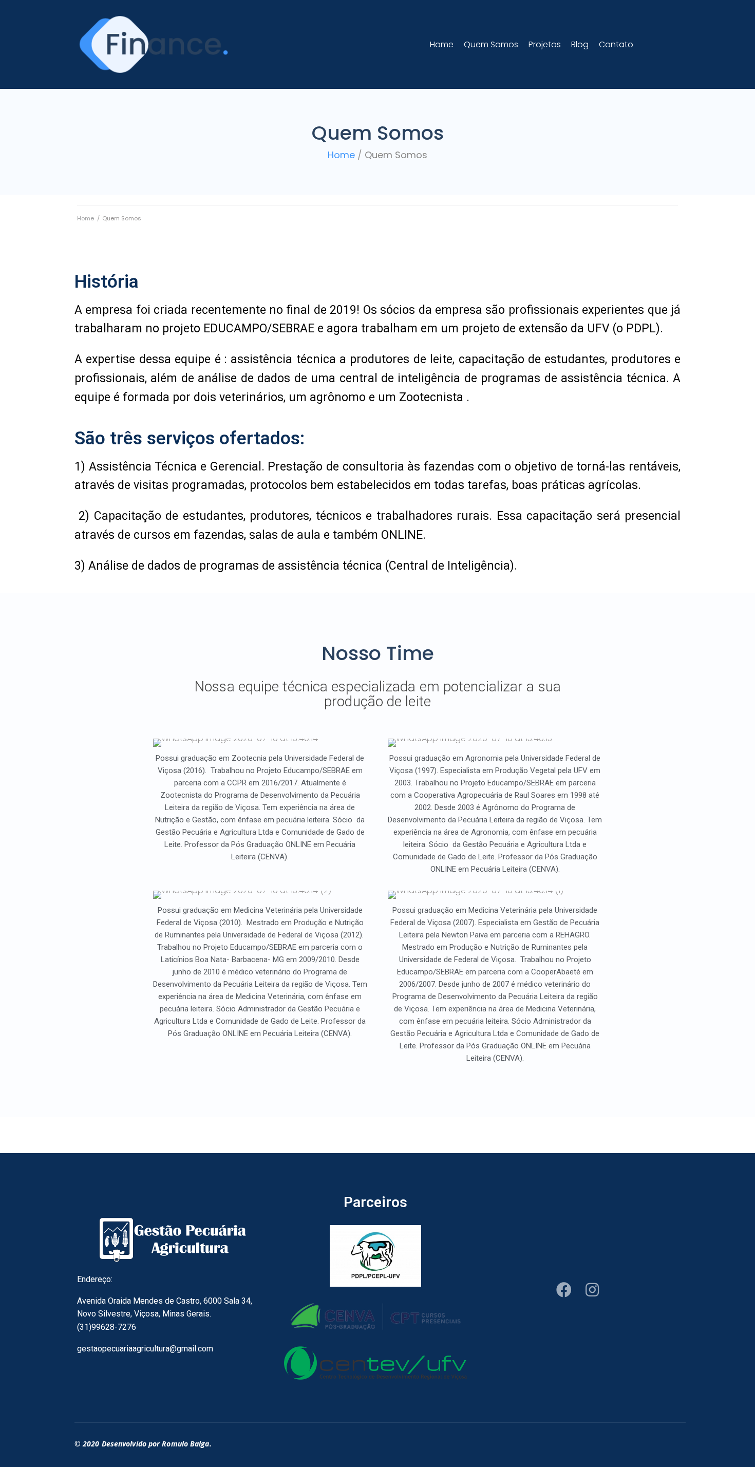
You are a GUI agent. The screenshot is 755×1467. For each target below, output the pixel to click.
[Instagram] (592, 1289)
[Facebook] (564, 1289)
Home (341, 154)
